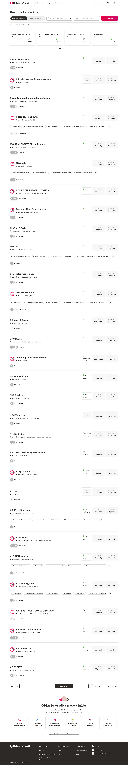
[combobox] (58, 18)
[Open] (70, 18)
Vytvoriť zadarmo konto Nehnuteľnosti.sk (64, 734)
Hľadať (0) (109, 18)
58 (116, 686)
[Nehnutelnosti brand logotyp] (20, 3)
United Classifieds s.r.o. (25, 762)
